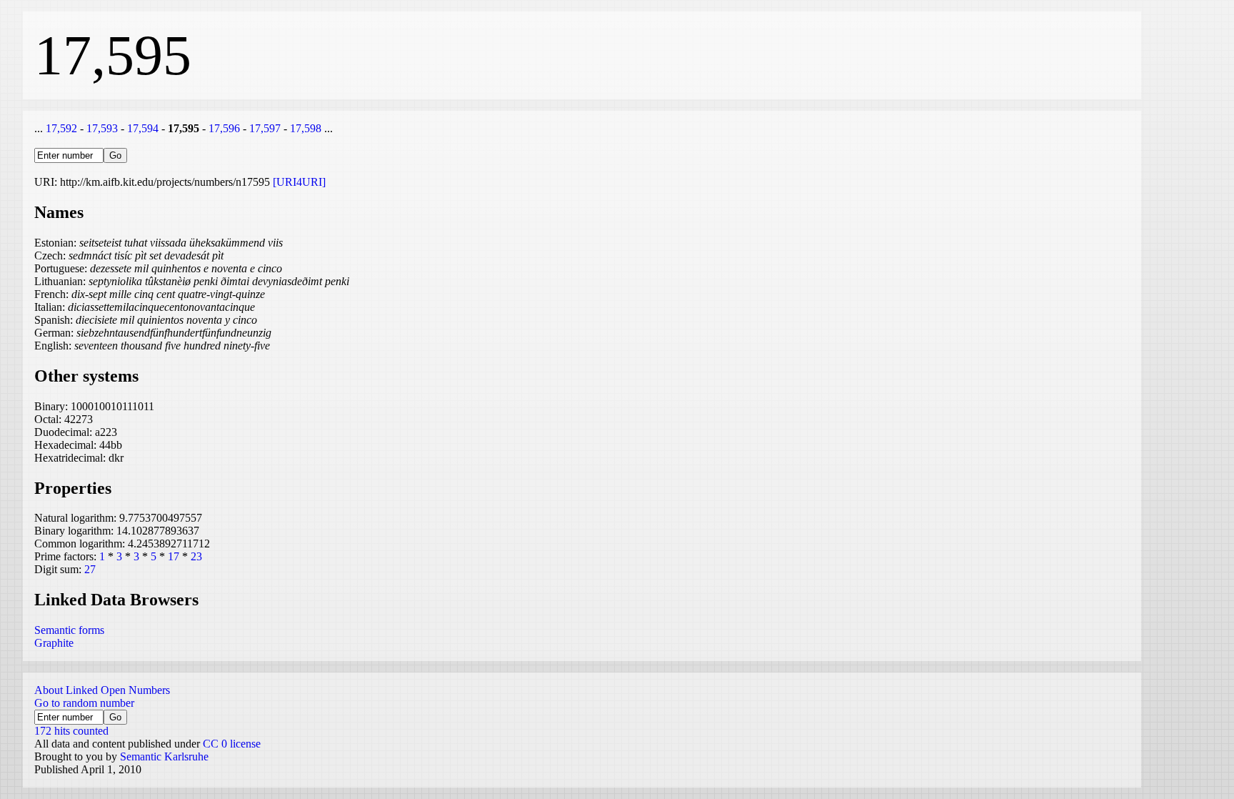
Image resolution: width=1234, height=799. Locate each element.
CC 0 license (232, 744)
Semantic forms (69, 630)
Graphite (54, 643)
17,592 (61, 128)
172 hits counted (71, 731)
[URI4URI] (299, 182)
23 (196, 556)
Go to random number (84, 703)
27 (90, 569)
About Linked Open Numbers (102, 690)
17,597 (265, 128)
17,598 (305, 128)
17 (173, 556)
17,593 (102, 128)
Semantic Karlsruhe (164, 756)
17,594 (143, 128)
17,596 (224, 128)
